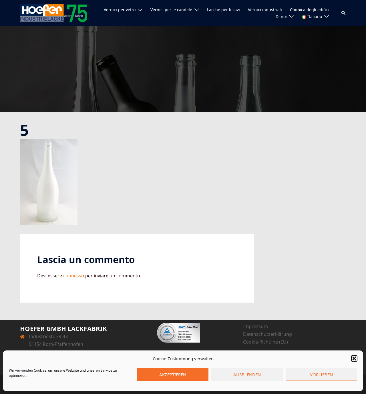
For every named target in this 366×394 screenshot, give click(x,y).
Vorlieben (321, 374)
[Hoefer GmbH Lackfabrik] (53, 12)
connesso (73, 276)
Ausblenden (247, 374)
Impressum (255, 326)
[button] (354, 358)
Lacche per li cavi (223, 9)
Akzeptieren (172, 374)
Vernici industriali (265, 9)
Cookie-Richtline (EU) (265, 342)
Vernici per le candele (171, 9)
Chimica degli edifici (309, 9)
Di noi (281, 16)
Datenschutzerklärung (267, 334)
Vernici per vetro (120, 9)
